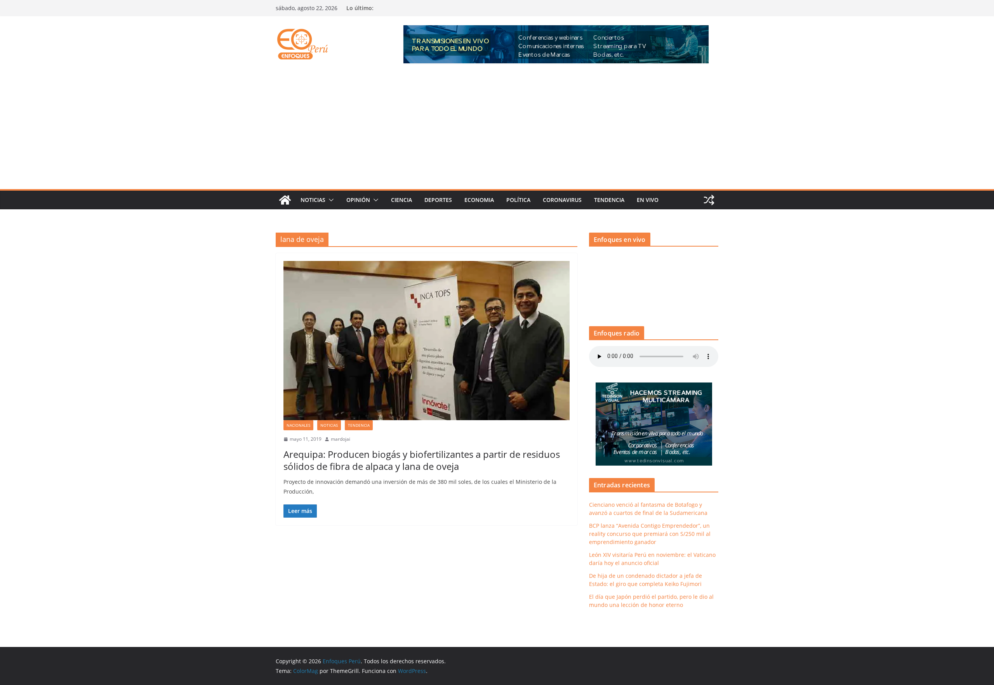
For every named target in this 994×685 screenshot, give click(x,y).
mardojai (340, 439)
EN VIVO (648, 199)
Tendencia (609, 199)
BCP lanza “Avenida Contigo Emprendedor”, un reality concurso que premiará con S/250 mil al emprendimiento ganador (650, 534)
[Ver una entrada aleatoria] (709, 200)
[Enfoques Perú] (285, 200)
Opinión (358, 199)
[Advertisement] (497, 130)
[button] (329, 200)
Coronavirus (562, 199)
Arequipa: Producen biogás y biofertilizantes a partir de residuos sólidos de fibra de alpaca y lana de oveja (421, 460)
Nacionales (298, 425)
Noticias (313, 199)
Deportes (438, 199)
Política (518, 199)
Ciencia (401, 199)
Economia (479, 199)
